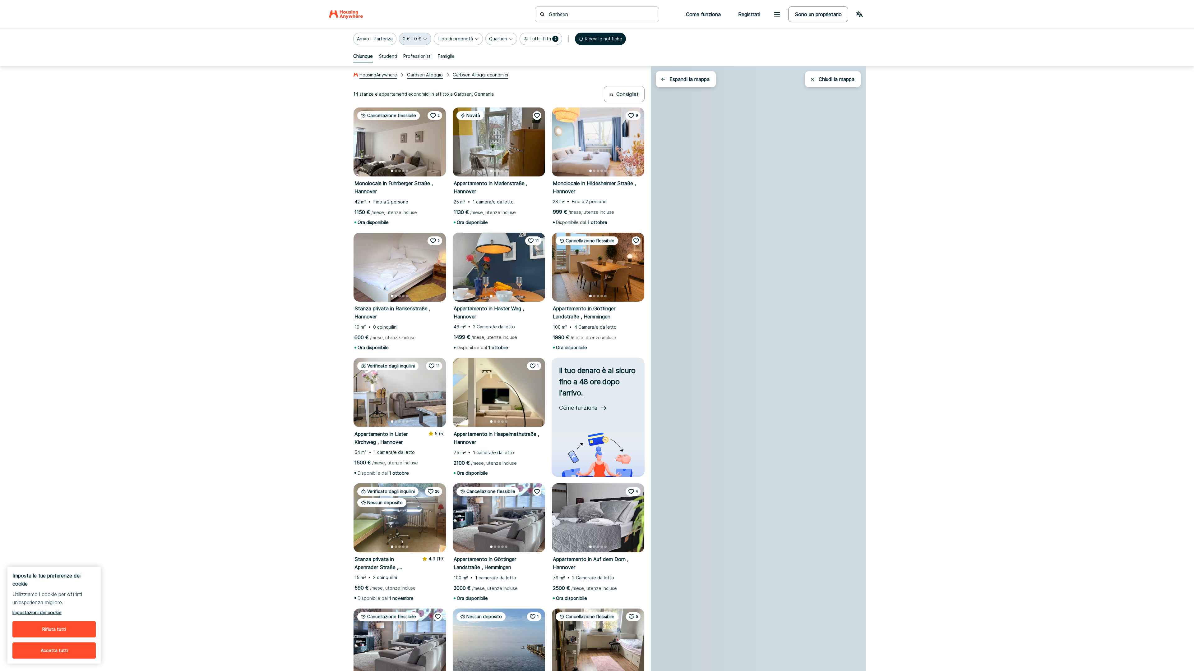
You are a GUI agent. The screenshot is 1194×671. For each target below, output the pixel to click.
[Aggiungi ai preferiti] (537, 115)
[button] (374, 39)
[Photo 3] (399, 171)
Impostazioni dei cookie (37, 612)
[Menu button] (777, 14)
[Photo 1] (392, 171)
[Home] (345, 14)
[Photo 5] (407, 171)
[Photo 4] (403, 171)
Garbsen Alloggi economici (480, 74)
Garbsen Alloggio (425, 74)
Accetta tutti (54, 650)
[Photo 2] (396, 171)
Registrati (749, 14)
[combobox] (600, 14)
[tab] (363, 56)
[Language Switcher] (859, 14)
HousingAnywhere (378, 74)
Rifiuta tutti (54, 629)
